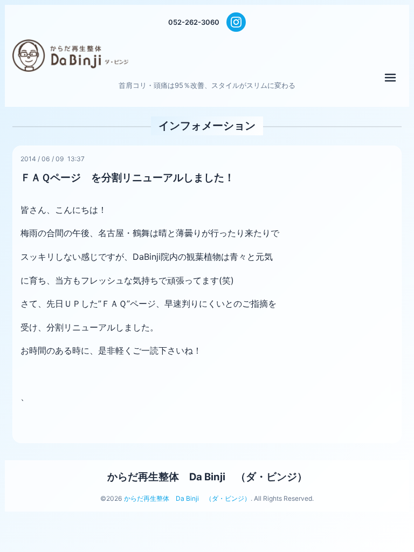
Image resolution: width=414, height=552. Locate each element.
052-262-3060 (193, 22)
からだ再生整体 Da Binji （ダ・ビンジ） (207, 476)
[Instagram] (236, 22)
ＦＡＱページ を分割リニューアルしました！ (127, 177)
